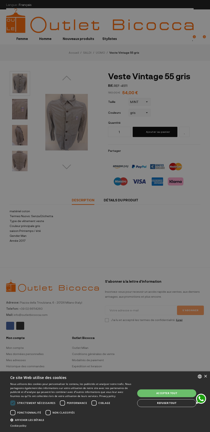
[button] (71, 419)
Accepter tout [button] (166, 393)
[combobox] (200, 376)
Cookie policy (18, 425)
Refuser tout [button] (166, 403)
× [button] (205, 376)
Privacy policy (107, 396)
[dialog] (105, 401)
